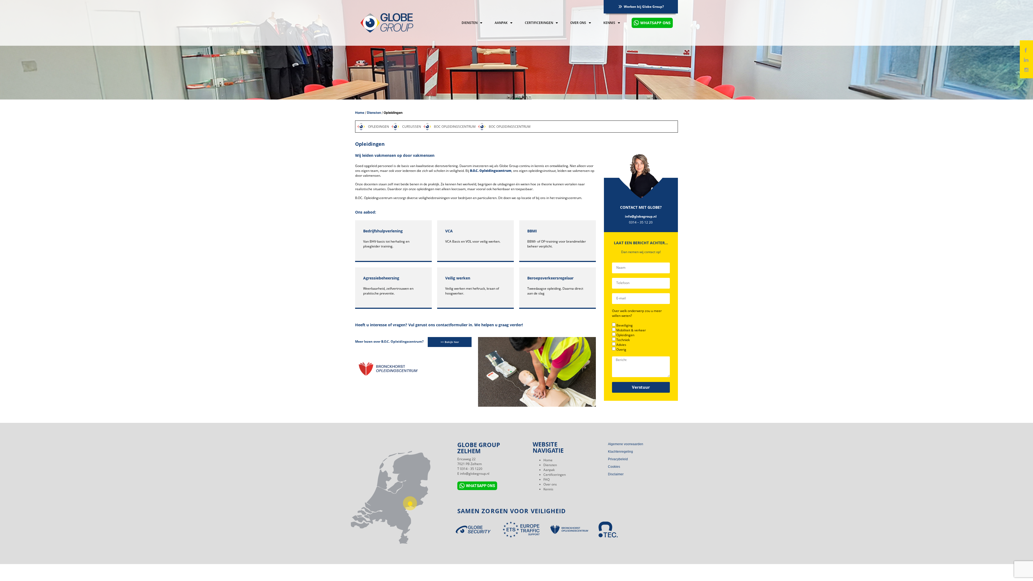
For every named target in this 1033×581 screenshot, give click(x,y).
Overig (621, 349)
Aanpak (501, 22)
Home (359, 113)
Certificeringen (539, 22)
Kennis (609, 22)
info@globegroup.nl (641, 216)
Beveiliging (624, 325)
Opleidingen (625, 335)
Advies (621, 344)
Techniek (623, 340)
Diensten (469, 22)
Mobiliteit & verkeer (631, 330)
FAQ (546, 479)
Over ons (578, 22)
